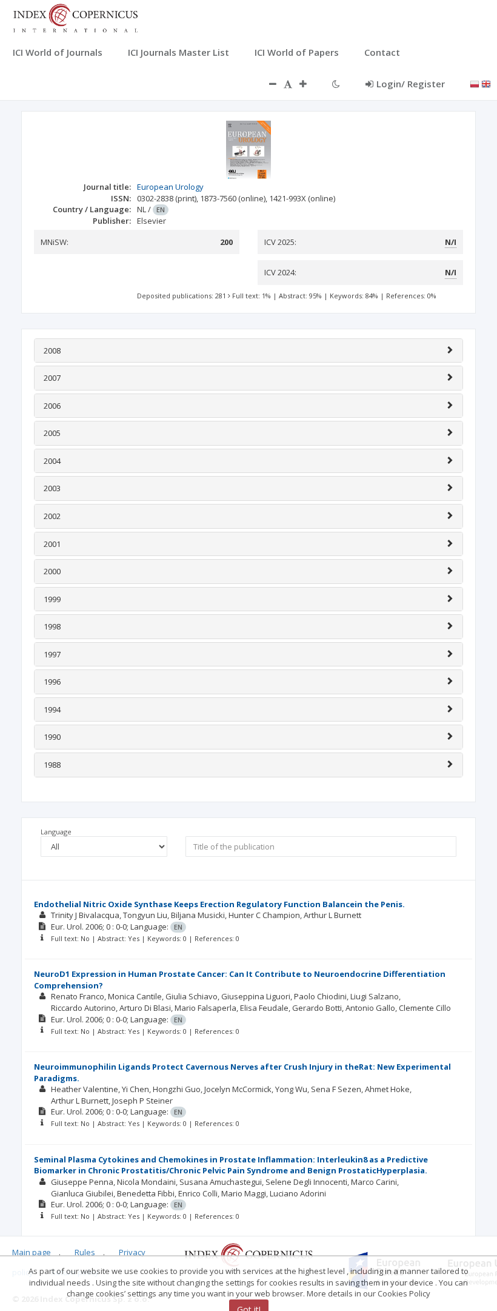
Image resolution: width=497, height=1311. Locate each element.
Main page (31, 1252)
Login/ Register (410, 84)
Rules (85, 1252)
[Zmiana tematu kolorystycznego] (336, 83)
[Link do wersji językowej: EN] (486, 83)
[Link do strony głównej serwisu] (75, 17)
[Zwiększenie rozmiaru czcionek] (309, 83)
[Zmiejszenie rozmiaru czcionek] (266, 83)
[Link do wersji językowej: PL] (474, 83)
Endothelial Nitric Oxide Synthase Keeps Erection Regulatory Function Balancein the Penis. (219, 904)
